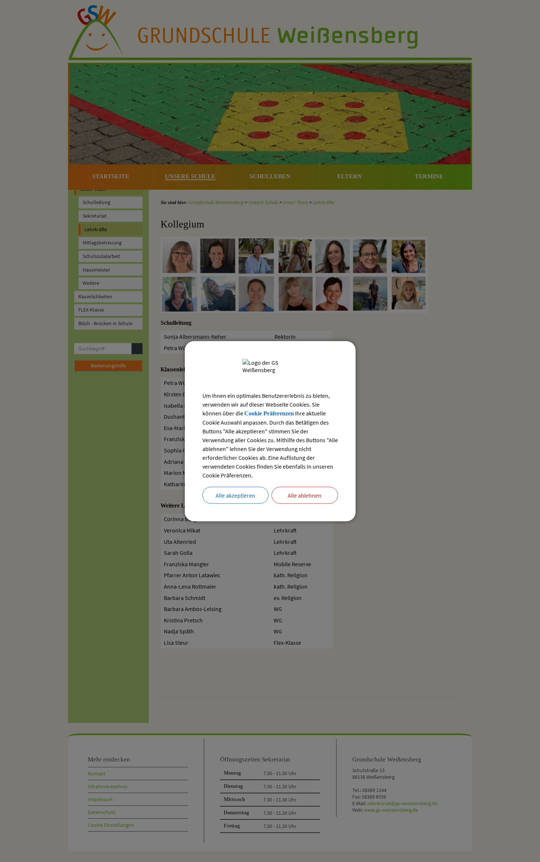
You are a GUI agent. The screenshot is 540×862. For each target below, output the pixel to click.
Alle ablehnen (304, 495)
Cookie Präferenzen (269, 413)
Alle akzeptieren (235, 495)
